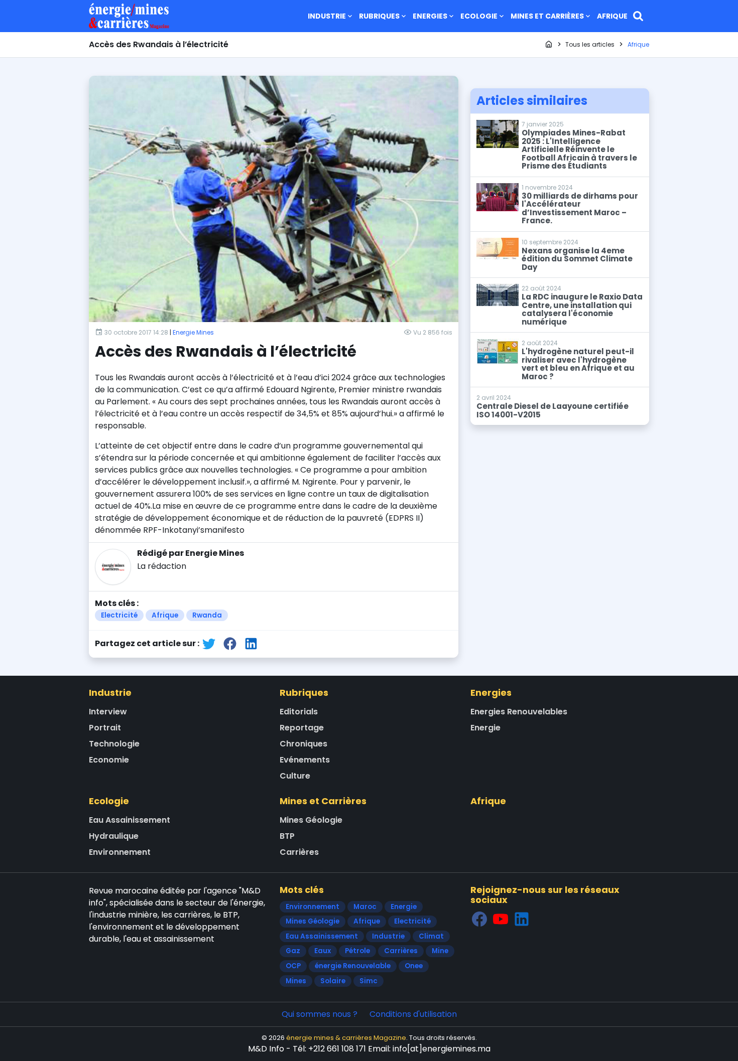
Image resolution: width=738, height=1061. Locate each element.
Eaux (322, 951)
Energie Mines (193, 332)
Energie (485, 727)
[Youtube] (500, 919)
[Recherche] (638, 16)
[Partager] (208, 644)
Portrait (105, 727)
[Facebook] (479, 919)
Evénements (305, 760)
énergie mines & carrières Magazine (346, 1037)
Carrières (299, 852)
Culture (295, 776)
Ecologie (479, 16)
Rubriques (379, 16)
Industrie (327, 16)
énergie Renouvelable (353, 966)
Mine (440, 951)
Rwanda (207, 615)
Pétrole (357, 951)
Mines (296, 981)
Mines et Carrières (547, 16)
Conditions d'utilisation (413, 1014)
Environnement (120, 852)
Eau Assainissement (129, 820)
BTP (287, 836)
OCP (293, 966)
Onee (414, 966)
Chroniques (303, 743)
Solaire (332, 981)
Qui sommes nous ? (319, 1014)
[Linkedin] (522, 919)
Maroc (365, 907)
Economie (109, 760)
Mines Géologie (311, 820)
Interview (108, 711)
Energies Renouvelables (518, 711)
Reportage (302, 727)
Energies (430, 16)
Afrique (612, 16)
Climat (431, 936)
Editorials (299, 711)
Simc (368, 981)
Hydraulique (114, 836)
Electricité (119, 615)
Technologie (114, 743)
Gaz (293, 951)
